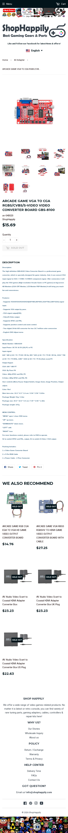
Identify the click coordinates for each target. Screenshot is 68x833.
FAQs (34, 775)
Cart (63, 4)
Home (5, 60)
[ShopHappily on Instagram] (36, 803)
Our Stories (34, 728)
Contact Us (34, 780)
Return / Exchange (34, 749)
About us (34, 737)
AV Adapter (19, 60)
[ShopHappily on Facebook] (25, 803)
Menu (9, 4)
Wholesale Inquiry (34, 733)
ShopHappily (35, 812)
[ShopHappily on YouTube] (41, 803)
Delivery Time (34, 771)
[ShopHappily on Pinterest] (30, 803)
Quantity (6, 234)
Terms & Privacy (34, 758)
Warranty (34, 754)
